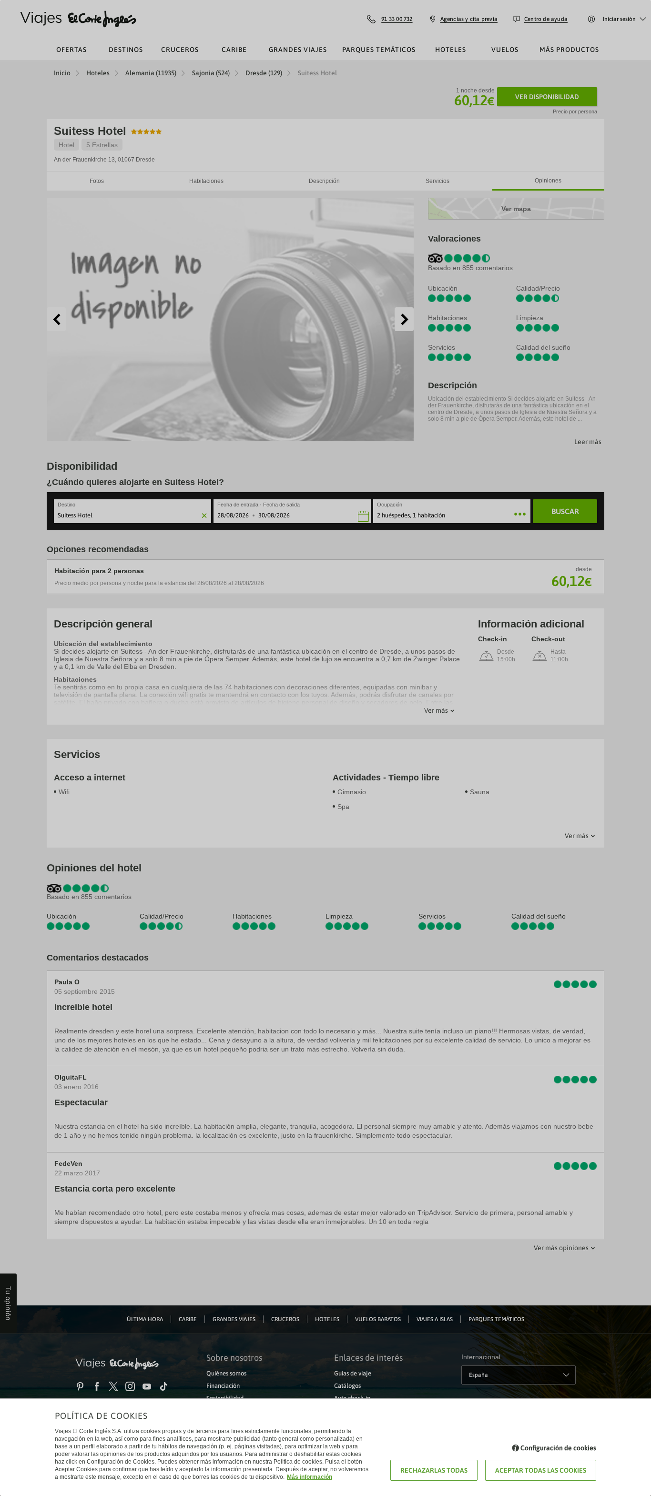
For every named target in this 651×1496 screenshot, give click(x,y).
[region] (325, 748)
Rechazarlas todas (434, 1470)
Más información (309, 1477)
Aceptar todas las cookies (540, 1470)
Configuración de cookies (558, 1448)
